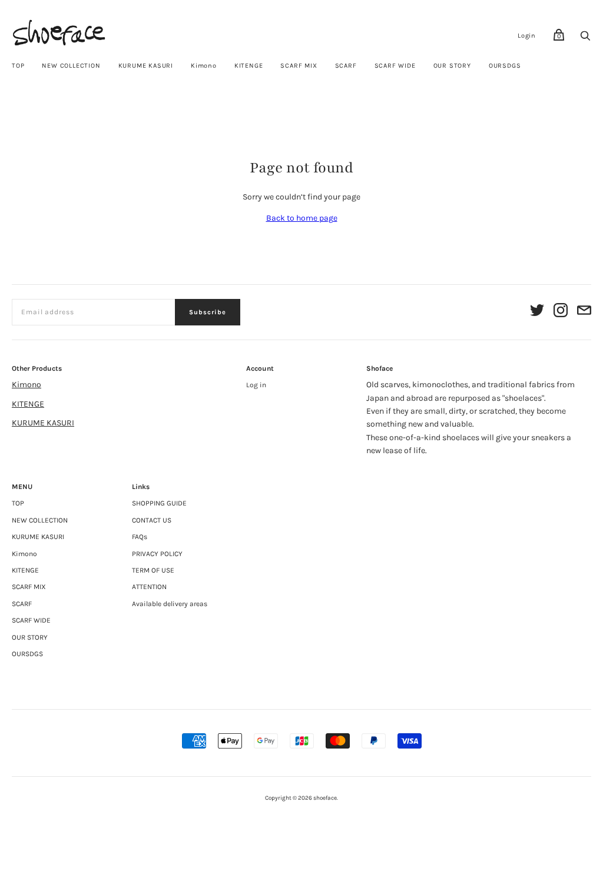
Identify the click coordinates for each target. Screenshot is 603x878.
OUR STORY (452, 65)
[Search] (585, 39)
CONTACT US (151, 520)
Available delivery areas (169, 604)
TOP (18, 65)
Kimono (204, 65)
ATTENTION (149, 587)
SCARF (346, 65)
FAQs (139, 537)
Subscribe (207, 312)
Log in (256, 385)
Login (527, 35)
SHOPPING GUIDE (159, 503)
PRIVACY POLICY (157, 554)
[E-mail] (584, 312)
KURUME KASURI (145, 65)
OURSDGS (505, 65)
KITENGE (248, 65)
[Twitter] (537, 312)
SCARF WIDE (395, 65)
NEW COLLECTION (71, 65)
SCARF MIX (298, 65)
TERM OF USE (153, 570)
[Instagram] (561, 312)
